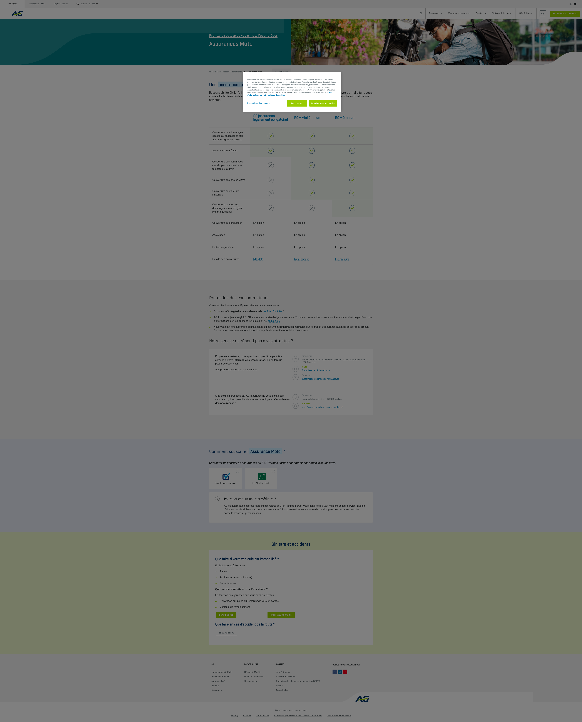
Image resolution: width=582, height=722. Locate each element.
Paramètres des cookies (258, 103)
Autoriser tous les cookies (323, 103)
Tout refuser (297, 103)
